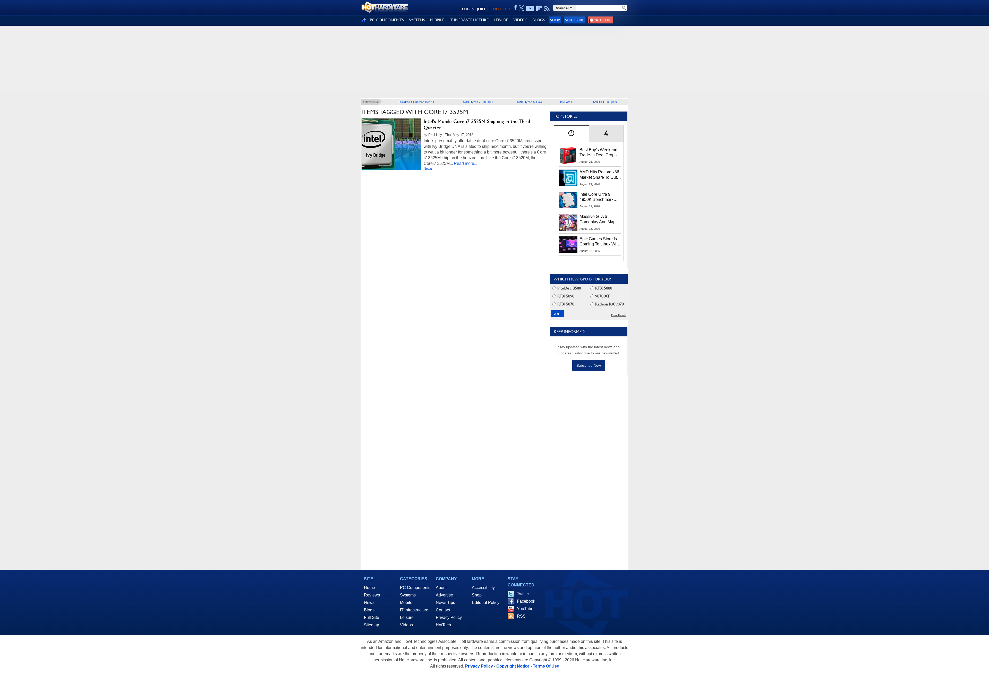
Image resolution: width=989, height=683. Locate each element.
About (441, 587)
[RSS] (547, 8)
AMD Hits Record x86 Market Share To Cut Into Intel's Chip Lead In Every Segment (599, 175)
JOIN (481, 9)
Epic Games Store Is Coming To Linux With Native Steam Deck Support (599, 242)
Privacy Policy (449, 617)
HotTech (443, 625)
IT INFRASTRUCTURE (469, 20)
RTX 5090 (565, 296)
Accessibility (483, 587)
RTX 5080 (603, 288)
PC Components (415, 587)
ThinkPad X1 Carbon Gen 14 (416, 102)
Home (369, 587)
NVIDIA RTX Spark (605, 102)
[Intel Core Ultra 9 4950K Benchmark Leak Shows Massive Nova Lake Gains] (568, 200)
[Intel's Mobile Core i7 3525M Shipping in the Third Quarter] (391, 144)
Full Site (371, 617)
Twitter (523, 594)
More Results (618, 315)
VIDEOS (520, 20)
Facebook (526, 601)
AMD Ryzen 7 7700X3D (478, 102)
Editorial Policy (485, 602)
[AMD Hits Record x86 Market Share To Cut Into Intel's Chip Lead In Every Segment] (568, 177)
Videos (406, 625)
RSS (521, 616)
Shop (555, 20)
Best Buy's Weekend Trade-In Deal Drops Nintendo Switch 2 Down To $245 (598, 153)
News (428, 169)
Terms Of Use (546, 666)
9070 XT (602, 296)
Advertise (444, 595)
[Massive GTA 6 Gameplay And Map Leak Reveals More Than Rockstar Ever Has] (568, 222)
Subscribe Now (588, 365)
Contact (443, 610)
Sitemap (371, 625)
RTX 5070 (565, 304)
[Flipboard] (539, 8)
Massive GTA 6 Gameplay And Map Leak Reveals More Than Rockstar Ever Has (597, 219)
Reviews (372, 595)
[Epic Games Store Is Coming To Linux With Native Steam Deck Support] (568, 244)
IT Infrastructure (414, 610)
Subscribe (574, 20)
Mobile (406, 602)
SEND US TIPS (500, 9)
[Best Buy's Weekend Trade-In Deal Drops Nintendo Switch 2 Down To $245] (568, 155)
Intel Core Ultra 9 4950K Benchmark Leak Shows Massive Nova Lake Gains (598, 197)
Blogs (369, 610)
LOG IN (468, 9)
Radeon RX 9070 (609, 304)
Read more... (465, 163)
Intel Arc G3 (567, 102)
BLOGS (538, 20)
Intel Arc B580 (568, 288)
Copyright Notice (513, 666)
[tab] (571, 133)
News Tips (445, 602)
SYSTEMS (417, 20)
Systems (408, 595)
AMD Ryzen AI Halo (529, 102)
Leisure (407, 617)
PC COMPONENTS (387, 20)
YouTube (525, 609)
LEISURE (501, 20)
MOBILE (437, 20)
